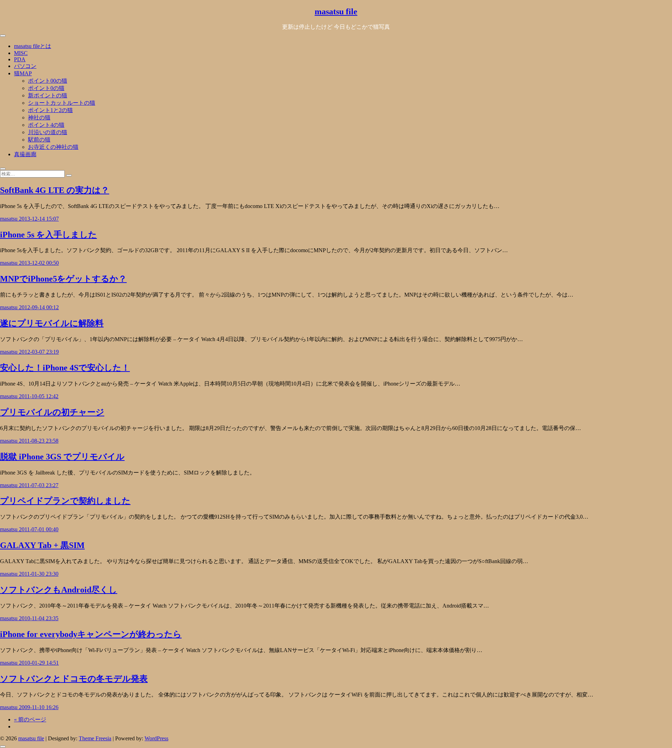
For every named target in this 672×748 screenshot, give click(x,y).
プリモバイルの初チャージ (52, 412)
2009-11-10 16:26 (38, 707)
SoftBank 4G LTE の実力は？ (54, 190)
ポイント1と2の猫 (50, 110)
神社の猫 (39, 117)
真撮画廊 (25, 154)
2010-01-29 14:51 (39, 663)
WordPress (156, 738)
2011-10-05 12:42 (38, 396)
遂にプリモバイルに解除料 (52, 323)
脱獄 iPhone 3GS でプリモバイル (62, 456)
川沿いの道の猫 (47, 132)
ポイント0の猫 (46, 88)
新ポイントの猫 (47, 95)
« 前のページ (30, 719)
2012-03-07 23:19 (39, 352)
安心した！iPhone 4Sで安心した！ (65, 367)
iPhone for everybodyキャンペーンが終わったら (91, 634)
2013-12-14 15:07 (39, 219)
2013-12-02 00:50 (39, 263)
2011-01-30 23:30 (38, 574)
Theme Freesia (95, 738)
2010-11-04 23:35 (38, 618)
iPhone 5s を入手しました (48, 234)
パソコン (25, 66)
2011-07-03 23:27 (38, 485)
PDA (20, 59)
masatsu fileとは (32, 46)
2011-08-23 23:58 (38, 441)
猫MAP (23, 73)
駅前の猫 (39, 140)
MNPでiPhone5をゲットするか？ (63, 278)
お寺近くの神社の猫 (53, 147)
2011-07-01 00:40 (38, 529)
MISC (21, 53)
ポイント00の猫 (47, 81)
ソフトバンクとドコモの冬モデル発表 (74, 678)
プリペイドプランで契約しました (65, 500)
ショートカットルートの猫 (61, 103)
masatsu (9, 219)
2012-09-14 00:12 (39, 307)
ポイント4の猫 (46, 125)
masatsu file (336, 11)
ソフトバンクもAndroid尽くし (58, 589)
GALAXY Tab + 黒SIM (42, 545)
